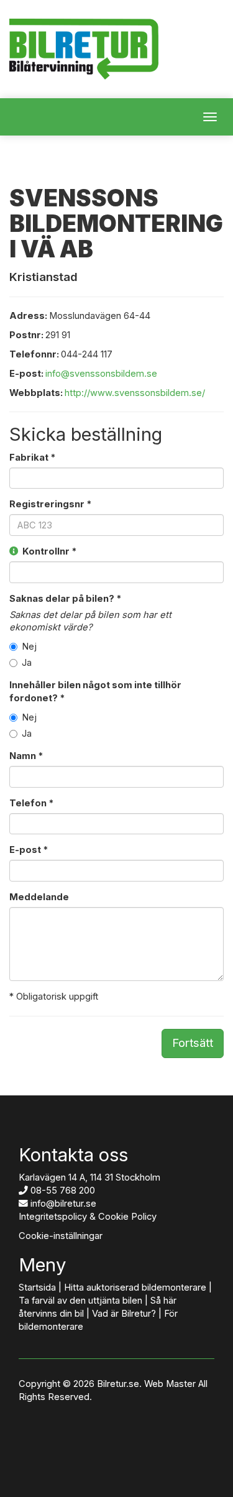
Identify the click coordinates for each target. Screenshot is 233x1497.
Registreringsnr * (50, 504)
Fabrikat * (32, 457)
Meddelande (39, 897)
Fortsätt (192, 1043)
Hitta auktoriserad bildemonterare (135, 1287)
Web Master (170, 1383)
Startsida (37, 1287)
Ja (27, 662)
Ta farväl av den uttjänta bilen (80, 1300)
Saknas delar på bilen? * (65, 598)
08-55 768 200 (62, 1190)
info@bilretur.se (63, 1203)
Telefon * (31, 803)
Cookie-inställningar (61, 1235)
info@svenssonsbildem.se (101, 373)
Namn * (26, 756)
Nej (29, 646)
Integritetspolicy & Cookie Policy (88, 1216)
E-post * (28, 849)
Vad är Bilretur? (124, 1313)
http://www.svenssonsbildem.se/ (135, 392)
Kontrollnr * (47, 551)
